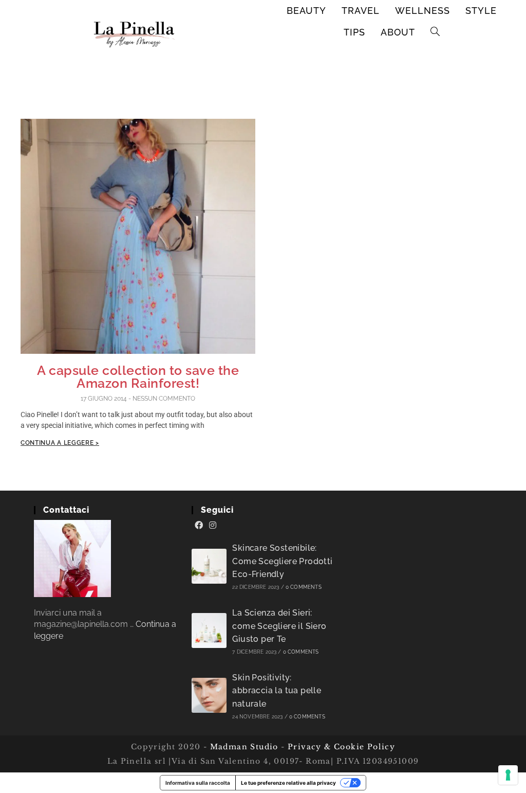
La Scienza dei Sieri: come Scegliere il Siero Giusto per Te (279, 626)
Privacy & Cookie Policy (341, 746)
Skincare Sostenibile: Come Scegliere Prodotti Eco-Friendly (282, 561)
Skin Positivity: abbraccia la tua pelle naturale (276, 691)
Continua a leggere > (60, 442)
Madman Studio (242, 746)
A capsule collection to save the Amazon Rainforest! (138, 377)
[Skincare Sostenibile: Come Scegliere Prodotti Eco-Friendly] (209, 566)
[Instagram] (212, 525)
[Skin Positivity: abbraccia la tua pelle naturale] (209, 695)
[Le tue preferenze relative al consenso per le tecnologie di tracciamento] (508, 775)
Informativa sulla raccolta (197, 783)
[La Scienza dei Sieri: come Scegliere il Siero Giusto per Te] (209, 630)
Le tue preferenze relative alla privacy (288, 783)
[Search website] (435, 32)
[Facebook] (199, 525)
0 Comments (304, 587)
